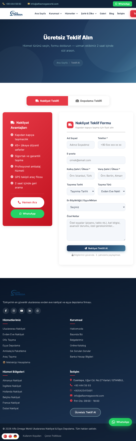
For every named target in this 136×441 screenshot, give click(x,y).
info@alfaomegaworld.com (45, 3)
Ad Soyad (72, 138)
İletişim (121, 13)
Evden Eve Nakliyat (13, 334)
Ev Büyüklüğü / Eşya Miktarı (82, 200)
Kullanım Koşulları (32, 435)
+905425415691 (83, 390)
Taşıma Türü (104, 184)
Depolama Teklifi (91, 100)
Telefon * (103, 138)
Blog (111, 13)
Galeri (103, 13)
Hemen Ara (29, 202)
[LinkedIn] (30, 311)
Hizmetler (70, 13)
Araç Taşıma (9, 356)
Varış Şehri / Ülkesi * (109, 169)
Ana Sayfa (40, 13)
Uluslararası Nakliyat (14, 328)
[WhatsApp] (37, 311)
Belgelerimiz (76, 339)
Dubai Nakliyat (11, 408)
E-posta (71, 153)
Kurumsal (54, 13)
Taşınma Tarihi (75, 184)
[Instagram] (14, 311)
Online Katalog (78, 345)
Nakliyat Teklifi (49, 100)
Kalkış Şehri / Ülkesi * (78, 169)
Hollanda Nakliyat (12, 391)
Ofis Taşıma (9, 339)
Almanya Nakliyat (12, 380)
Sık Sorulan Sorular (80, 351)
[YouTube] (22, 311)
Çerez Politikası (53, 435)
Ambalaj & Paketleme (14, 351)
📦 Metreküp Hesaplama (16, 362)
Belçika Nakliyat (11, 397)
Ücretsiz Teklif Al (85, 412)
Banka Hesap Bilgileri (81, 356)
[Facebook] (6, 311)
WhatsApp (124, 3)
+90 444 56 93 (13, 3)
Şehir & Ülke (87, 13)
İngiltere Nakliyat (12, 385)
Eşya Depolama (11, 345)
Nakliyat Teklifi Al (98, 248)
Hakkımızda (76, 328)
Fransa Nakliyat (11, 402)
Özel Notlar (73, 216)
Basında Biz (76, 334)
